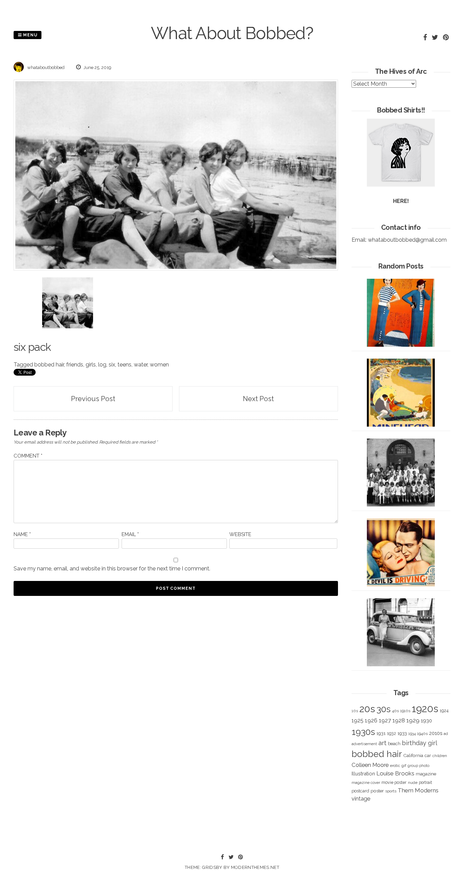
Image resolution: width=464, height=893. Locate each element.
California (413, 755)
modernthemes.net (255, 867)
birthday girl (419, 742)
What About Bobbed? (232, 33)
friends (74, 364)
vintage (361, 798)
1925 (357, 720)
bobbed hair (49, 364)
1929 (413, 720)
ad (446, 734)
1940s (422, 733)
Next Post (258, 399)
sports (390, 791)
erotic (395, 765)
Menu (29, 35)
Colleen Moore (370, 764)
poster (377, 790)
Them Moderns (418, 790)
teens (124, 364)
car (428, 755)
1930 (426, 721)
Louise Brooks (395, 773)
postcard (360, 790)
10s (355, 710)
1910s (405, 710)
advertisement (364, 744)
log (102, 364)
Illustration (363, 773)
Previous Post (93, 399)
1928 (398, 720)
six (112, 364)
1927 (385, 720)
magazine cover (366, 782)
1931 (381, 733)
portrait (425, 782)
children (439, 755)
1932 (391, 733)
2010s (435, 733)
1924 (444, 710)
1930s (363, 731)
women (159, 364)
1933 (402, 733)
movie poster (394, 782)
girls (91, 364)
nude (412, 782)
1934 (412, 734)
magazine (426, 773)
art (382, 742)
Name (22, 534)
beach (394, 743)
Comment (28, 456)
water (140, 364)
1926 (371, 720)
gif (403, 765)
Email (130, 534)
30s (383, 709)
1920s (425, 709)
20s (367, 709)
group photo (418, 765)
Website (240, 534)
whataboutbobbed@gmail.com (407, 240)
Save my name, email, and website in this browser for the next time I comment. (112, 568)
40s (395, 710)
